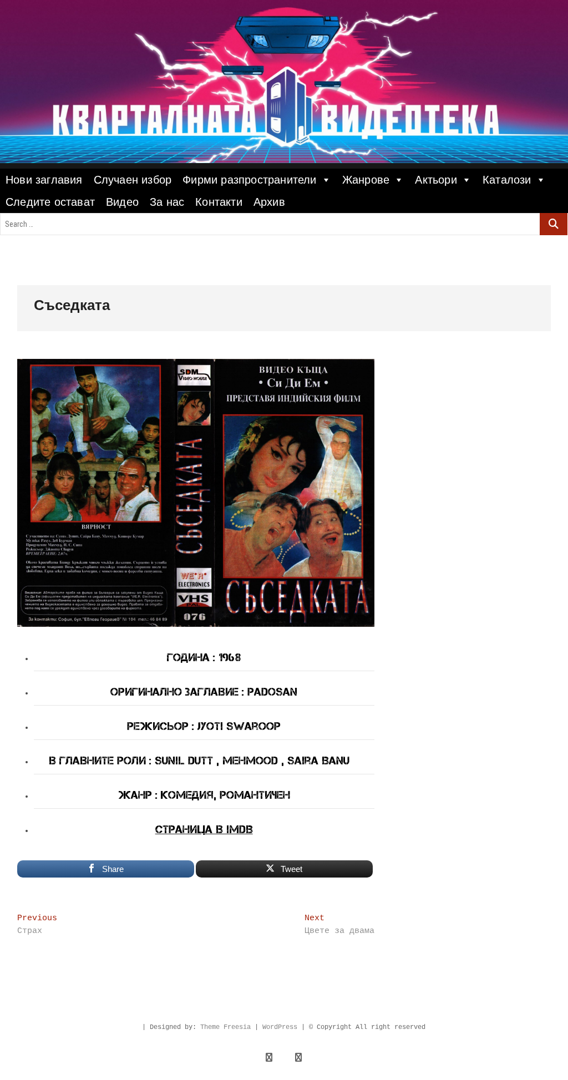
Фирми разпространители (249, 180)
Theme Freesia (225, 1027)
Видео (122, 202)
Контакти (218, 202)
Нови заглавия (44, 180)
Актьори (436, 180)
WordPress (279, 1027)
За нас (167, 202)
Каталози (507, 180)
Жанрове (365, 180)
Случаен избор (133, 180)
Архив (269, 202)
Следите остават (50, 202)
